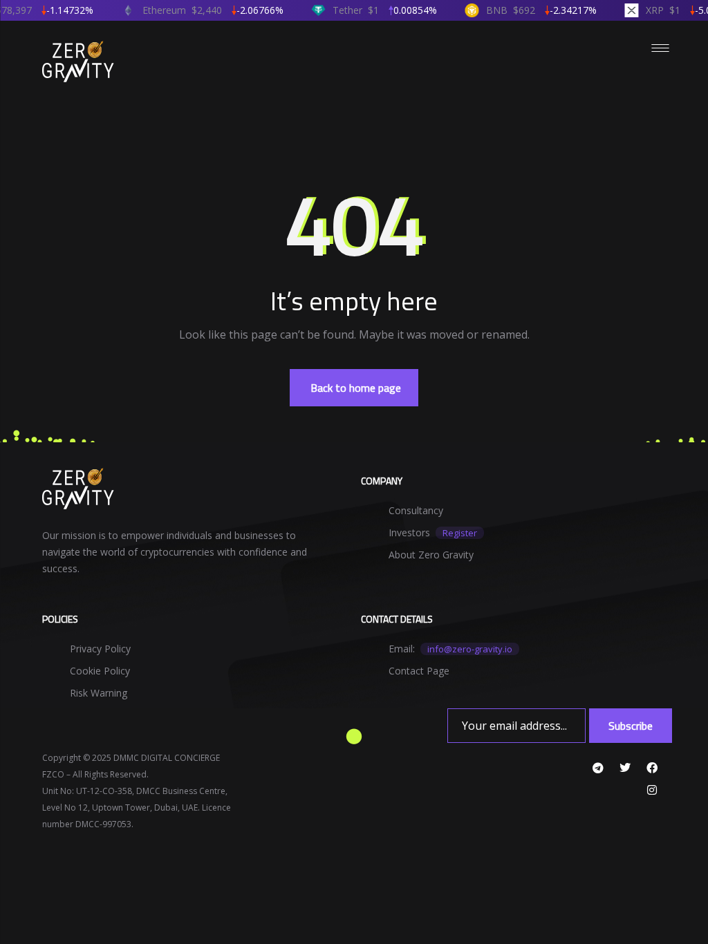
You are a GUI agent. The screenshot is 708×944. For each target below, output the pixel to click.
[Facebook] (652, 768)
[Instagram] (652, 790)
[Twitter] (625, 768)
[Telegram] (598, 768)
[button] (354, 387)
